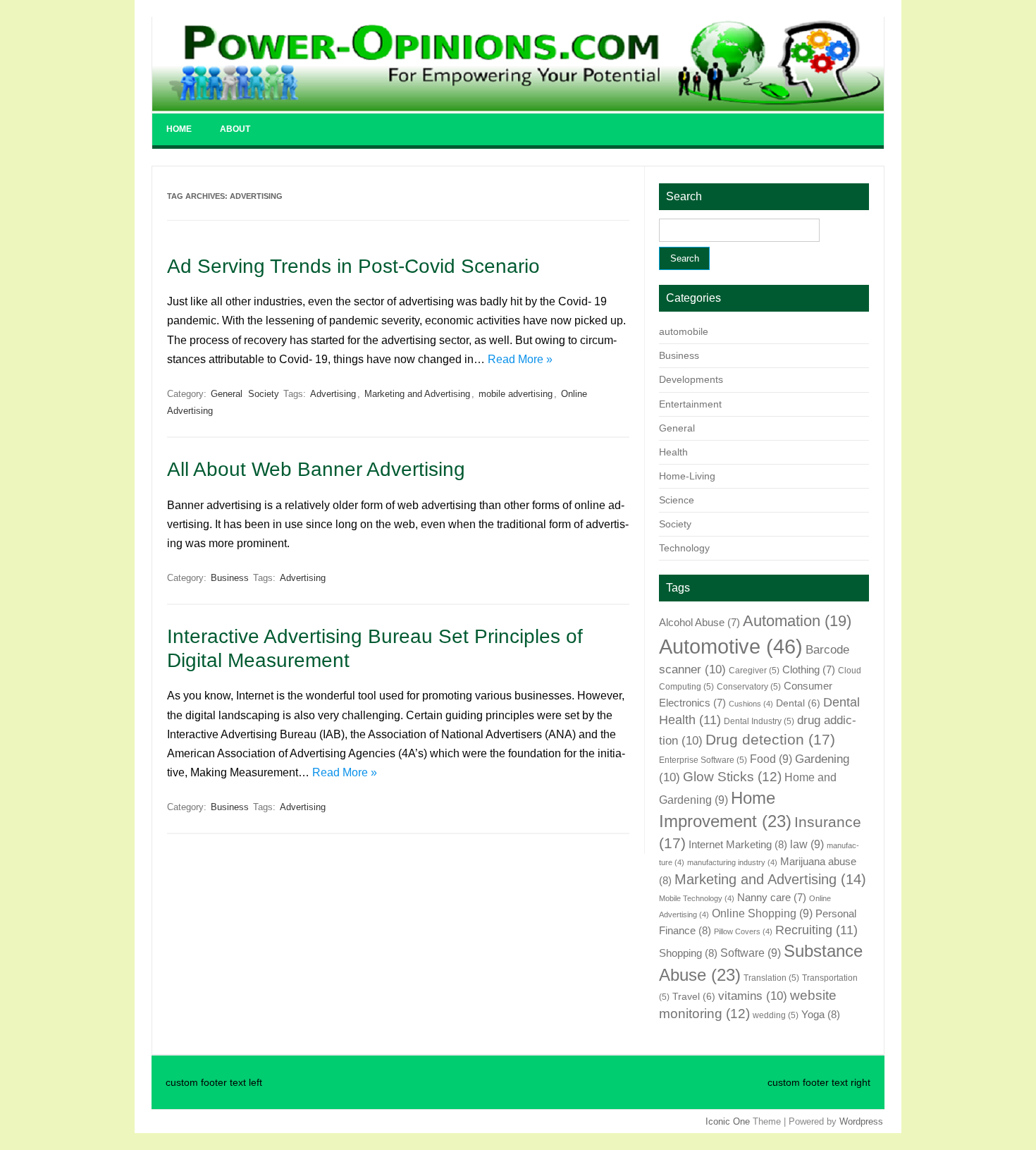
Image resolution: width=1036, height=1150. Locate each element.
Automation (797, 621)
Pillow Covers (743, 931)
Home (179, 129)
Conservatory (749, 687)
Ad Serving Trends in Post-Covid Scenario (353, 266)
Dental (798, 703)
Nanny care (771, 897)
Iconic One (727, 1121)
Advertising (333, 394)
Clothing (808, 669)
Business (230, 578)
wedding (775, 1015)
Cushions (751, 703)
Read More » (520, 359)
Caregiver (754, 670)
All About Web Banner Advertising (316, 469)
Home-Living (687, 476)
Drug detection (770, 739)
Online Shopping (762, 913)
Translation (771, 978)
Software (750, 952)
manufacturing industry (732, 862)
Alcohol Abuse (699, 622)
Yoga (820, 1014)
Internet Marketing (738, 844)
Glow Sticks (732, 776)
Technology (684, 547)
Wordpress (861, 1121)
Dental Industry (759, 721)
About (235, 129)
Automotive (731, 646)
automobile (683, 331)
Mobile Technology (696, 898)
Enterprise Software (703, 760)
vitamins (752, 996)
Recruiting (816, 930)
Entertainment (690, 404)
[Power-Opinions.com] (518, 108)
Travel (693, 996)
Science (676, 500)
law (807, 844)
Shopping (688, 953)
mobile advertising (516, 394)
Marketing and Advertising (417, 394)
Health (673, 452)
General (226, 394)
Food (771, 758)
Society (263, 394)
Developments (691, 379)
